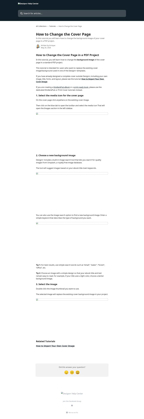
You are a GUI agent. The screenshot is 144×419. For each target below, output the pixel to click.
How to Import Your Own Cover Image (55, 345)
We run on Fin (73, 412)
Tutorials (52, 26)
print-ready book (81, 87)
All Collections (41, 26)
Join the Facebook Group (72, 401)
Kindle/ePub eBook (62, 87)
